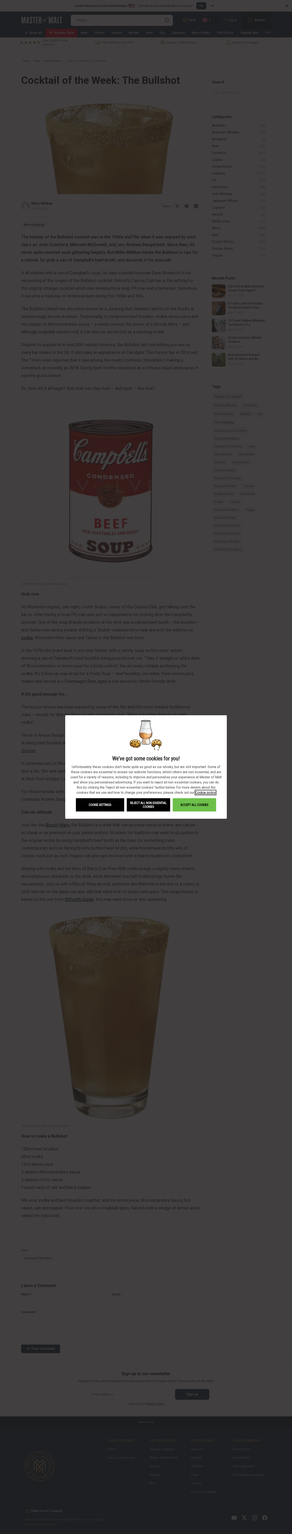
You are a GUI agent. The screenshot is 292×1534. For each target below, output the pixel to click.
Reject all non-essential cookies (148, 805)
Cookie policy (205, 793)
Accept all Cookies (194, 805)
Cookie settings (100, 805)
